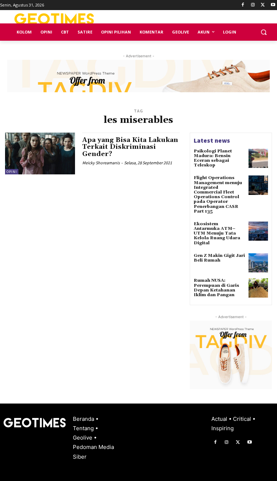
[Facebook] (243, 5)
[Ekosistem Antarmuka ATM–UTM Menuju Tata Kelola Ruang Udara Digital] (258, 231)
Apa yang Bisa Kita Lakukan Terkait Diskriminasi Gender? (130, 147)
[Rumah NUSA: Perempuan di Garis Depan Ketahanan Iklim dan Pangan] (258, 288)
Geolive (83, 437)
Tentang (84, 428)
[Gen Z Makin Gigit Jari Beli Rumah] (258, 263)
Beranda (84, 418)
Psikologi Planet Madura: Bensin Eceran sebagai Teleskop (213, 158)
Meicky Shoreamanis (101, 162)
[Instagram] (253, 5)
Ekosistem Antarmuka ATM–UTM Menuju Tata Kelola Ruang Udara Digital (217, 233)
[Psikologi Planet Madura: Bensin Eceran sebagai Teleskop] (258, 158)
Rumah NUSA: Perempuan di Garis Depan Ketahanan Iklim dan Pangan (216, 288)
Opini (11, 171)
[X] (263, 5)
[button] (263, 32)
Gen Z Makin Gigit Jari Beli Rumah (219, 258)
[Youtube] (273, 5)
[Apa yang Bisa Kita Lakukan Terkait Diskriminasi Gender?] (40, 153)
